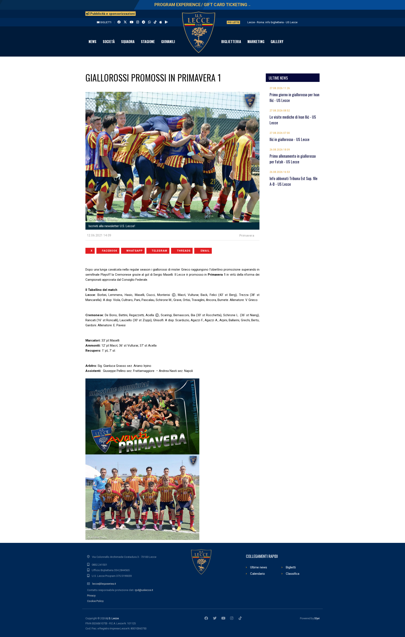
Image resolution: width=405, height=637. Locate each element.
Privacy (91, 595)
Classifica (292, 574)
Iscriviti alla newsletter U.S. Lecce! (111, 226)
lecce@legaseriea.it (104, 583)
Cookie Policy (95, 601)
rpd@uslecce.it (144, 590)
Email (205, 250)
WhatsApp (134, 250)
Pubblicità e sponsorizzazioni (112, 14)
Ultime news (258, 567)
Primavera (246, 235)
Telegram (159, 250)
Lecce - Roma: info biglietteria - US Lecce (272, 22)
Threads (183, 250)
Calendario (257, 574)
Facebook (109, 250)
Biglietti (105, 22)
